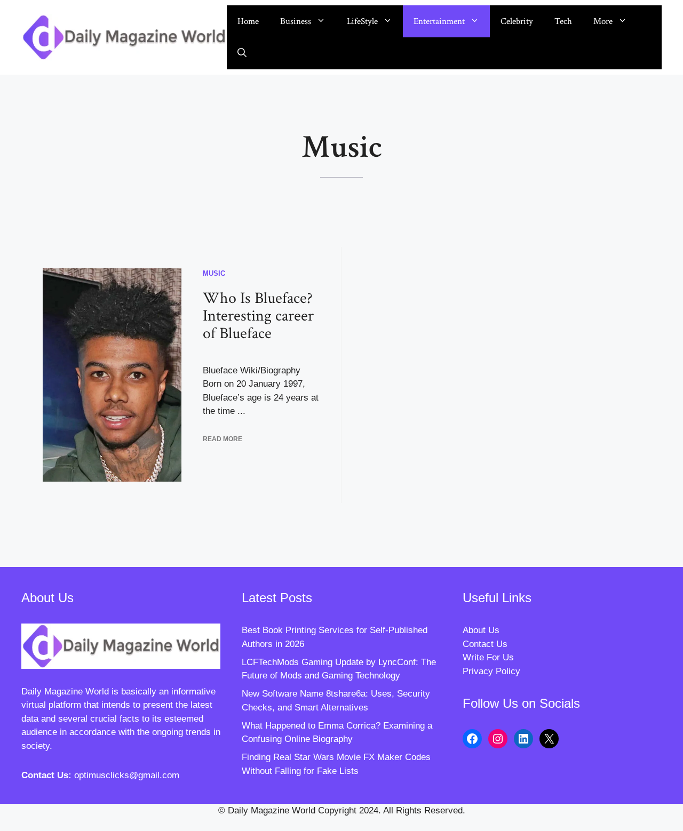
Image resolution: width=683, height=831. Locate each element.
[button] (242, 53)
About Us (481, 630)
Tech (563, 21)
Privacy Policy (491, 671)
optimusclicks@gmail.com (126, 775)
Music (214, 273)
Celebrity (517, 21)
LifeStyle (362, 21)
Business (295, 21)
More (603, 21)
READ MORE (222, 439)
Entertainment (439, 21)
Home (248, 21)
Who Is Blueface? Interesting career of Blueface (258, 316)
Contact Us (485, 644)
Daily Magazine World (65, 691)
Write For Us (488, 657)
